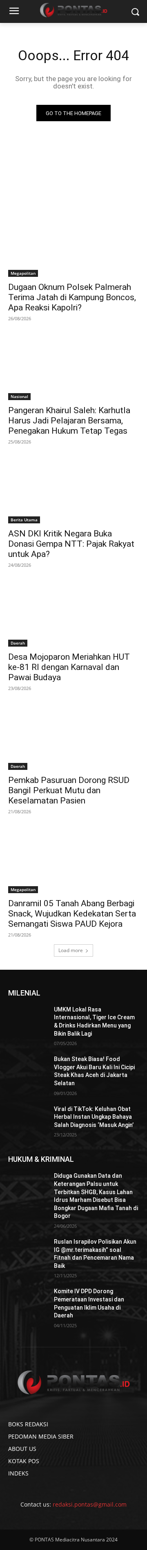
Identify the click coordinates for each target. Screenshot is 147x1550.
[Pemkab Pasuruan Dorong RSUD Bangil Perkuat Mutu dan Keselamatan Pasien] (73, 737)
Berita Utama (24, 520)
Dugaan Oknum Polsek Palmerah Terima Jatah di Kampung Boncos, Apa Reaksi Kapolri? (72, 297)
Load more (70, 950)
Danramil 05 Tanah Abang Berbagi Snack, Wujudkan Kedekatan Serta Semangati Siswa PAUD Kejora (72, 913)
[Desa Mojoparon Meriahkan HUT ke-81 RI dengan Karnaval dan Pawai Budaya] (73, 614)
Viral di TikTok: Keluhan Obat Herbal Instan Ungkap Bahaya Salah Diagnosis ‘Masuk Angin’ (94, 1117)
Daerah (18, 643)
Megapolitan (23, 273)
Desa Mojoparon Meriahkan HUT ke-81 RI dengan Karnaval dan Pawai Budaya (69, 667)
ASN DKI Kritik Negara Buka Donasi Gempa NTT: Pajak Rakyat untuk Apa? (71, 544)
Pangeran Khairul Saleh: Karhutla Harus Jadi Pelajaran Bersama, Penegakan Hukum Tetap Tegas (69, 420)
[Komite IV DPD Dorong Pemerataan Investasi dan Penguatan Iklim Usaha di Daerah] (27, 1301)
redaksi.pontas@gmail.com (90, 1504)
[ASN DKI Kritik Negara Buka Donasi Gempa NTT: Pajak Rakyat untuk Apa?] (73, 490)
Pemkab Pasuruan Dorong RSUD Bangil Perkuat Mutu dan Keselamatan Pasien (68, 790)
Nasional (19, 396)
